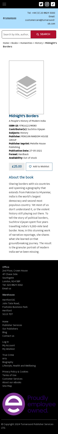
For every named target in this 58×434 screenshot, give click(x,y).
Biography (7, 362)
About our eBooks (11, 382)
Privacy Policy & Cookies (15, 372)
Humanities (26, 43)
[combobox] (16, 34)
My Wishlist (8, 349)
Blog (4, 332)
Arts (4, 359)
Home (6, 43)
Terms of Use (9, 375)
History (39, 43)
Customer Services (12, 379)
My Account (8, 345)
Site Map (7, 386)
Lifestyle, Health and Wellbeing (19, 366)
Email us (6, 289)
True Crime (8, 355)
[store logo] (9, 18)
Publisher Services (12, 325)
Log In (5, 342)
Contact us (8, 336)
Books (14, 43)
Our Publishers (10, 329)
